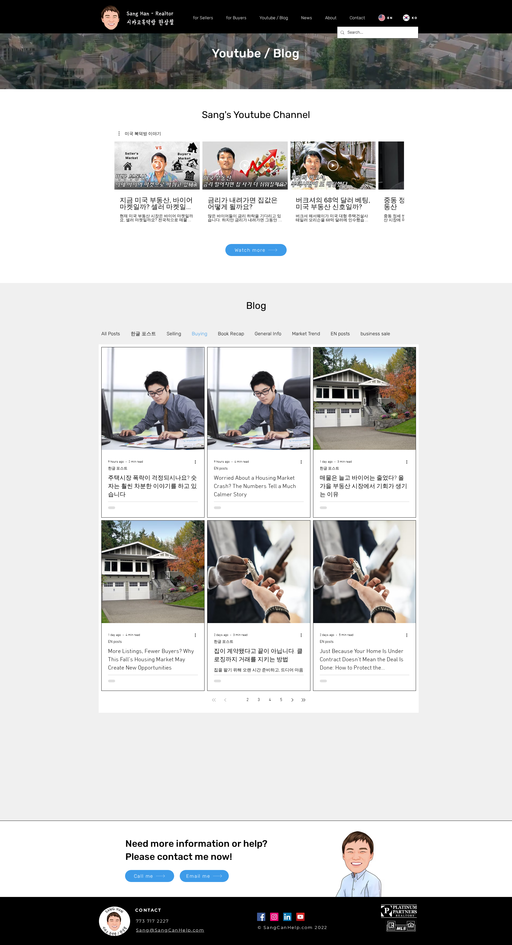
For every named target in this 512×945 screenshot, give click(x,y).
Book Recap (231, 334)
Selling (174, 334)
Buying (199, 334)
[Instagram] (274, 917)
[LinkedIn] (287, 917)
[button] (140, 133)
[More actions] (197, 462)
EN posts (340, 334)
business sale (375, 334)
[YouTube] (300, 917)
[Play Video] (157, 165)
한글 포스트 (143, 334)
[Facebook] (261, 917)
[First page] (214, 700)
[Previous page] (225, 700)
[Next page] (292, 700)
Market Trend (306, 334)
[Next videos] (411, 164)
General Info (268, 334)
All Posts (110, 334)
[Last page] (303, 700)
